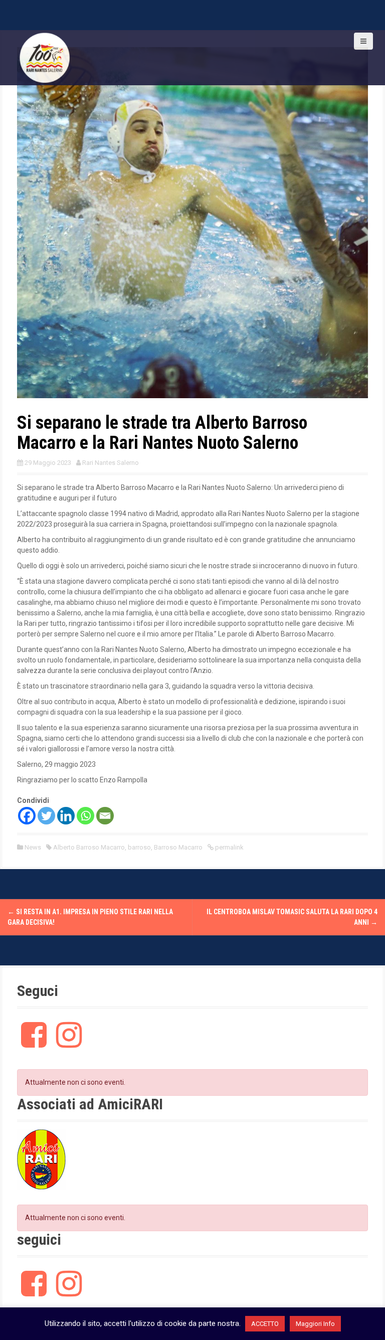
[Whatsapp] (85, 815)
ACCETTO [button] (265, 1323)
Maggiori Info (315, 1323)
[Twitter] (46, 815)
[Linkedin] (66, 815)
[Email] (105, 815)
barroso (139, 847)
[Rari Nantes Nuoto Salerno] (45, 57)
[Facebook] (27, 815)
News (33, 847)
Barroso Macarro (178, 847)
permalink (229, 847)
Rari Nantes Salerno (110, 462)
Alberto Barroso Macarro (89, 847)
